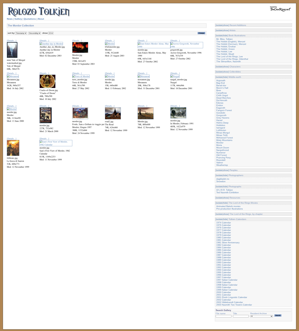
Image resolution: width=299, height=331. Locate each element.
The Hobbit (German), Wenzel (231, 44)
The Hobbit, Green (225, 49)
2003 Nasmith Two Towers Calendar (234, 304)
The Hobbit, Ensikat (226, 46)
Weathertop (222, 165)
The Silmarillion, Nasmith (228, 61)
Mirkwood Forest (224, 137)
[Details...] (11, 40)
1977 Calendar (223, 230)
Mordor (219, 142)
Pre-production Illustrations (229, 208)
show (225, 25)
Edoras (219, 103)
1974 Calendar (223, 222)
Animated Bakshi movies (228, 206)
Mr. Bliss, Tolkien (224, 39)
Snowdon (220, 181)
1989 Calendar (223, 260)
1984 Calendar (223, 247)
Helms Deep (222, 122)
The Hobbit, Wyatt (225, 54)
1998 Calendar (223, 282)
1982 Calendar (223, 245)
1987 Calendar (223, 255)
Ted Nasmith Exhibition (227, 192)
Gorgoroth (221, 115)
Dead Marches (223, 98)
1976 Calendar (223, 227)
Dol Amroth (221, 100)
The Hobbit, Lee (224, 51)
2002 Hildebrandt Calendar (229, 302)
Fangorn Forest (224, 110)
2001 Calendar (223, 295)
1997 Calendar (223, 277)
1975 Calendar (223, 225)
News (10, 19)
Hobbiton (220, 125)
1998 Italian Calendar (226, 285)
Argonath (220, 80)
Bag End (220, 83)
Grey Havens (222, 118)
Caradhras (221, 93)
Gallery (18, 19)
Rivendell (220, 160)
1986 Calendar (223, 252)
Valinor (219, 162)
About (41, 19)
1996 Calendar (223, 275)
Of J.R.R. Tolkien (224, 190)
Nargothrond (222, 150)
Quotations (30, 19)
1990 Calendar (223, 262)
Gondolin (220, 113)
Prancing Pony (223, 157)
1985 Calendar (223, 250)
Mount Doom (222, 147)
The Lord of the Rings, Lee (229, 56)
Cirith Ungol (222, 95)
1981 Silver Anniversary (228, 242)
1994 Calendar (223, 270)
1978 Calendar (223, 232)
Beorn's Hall (222, 88)
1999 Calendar (223, 287)
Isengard (220, 127)
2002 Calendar (223, 299)
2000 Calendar (223, 292)
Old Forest (221, 155)
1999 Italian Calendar (226, 290)
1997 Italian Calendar (226, 280)
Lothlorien (221, 130)
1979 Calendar (223, 235)
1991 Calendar (223, 265)
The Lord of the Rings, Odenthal (232, 59)
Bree (218, 90)
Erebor (219, 105)
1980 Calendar (223, 237)
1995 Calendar (223, 272)
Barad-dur (221, 85)
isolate (219, 25)
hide (225, 35)
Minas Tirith (222, 135)
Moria (219, 145)
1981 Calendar (223, 240)
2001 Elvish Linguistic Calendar (231, 297)
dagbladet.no (222, 179)
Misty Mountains (224, 140)
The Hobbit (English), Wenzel (230, 41)
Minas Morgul (223, 132)
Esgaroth (220, 108)
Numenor (220, 152)
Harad (219, 120)
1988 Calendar (223, 257)
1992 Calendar (223, 267)
